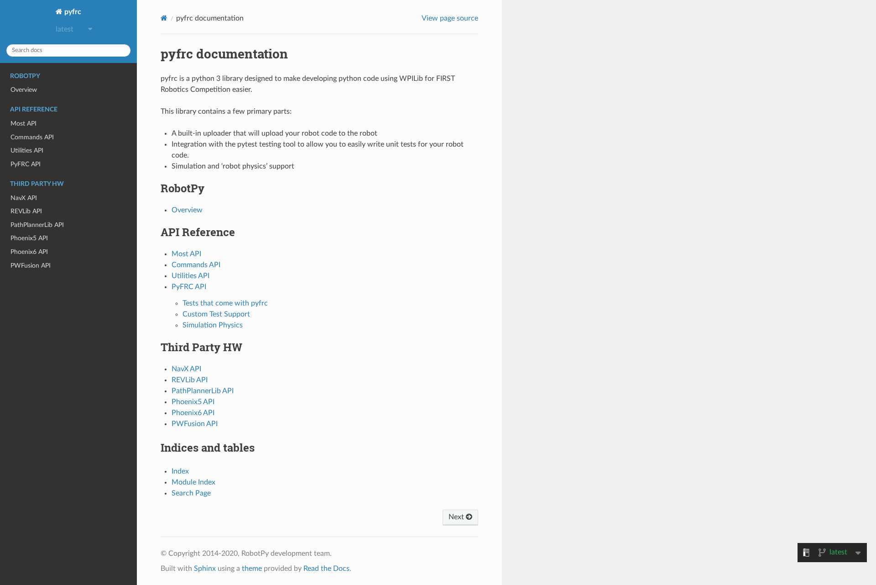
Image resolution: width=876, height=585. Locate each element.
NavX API (23, 198)
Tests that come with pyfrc (225, 303)
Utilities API (26, 150)
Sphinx (205, 568)
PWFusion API (30, 265)
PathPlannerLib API (37, 224)
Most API (23, 123)
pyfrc (72, 12)
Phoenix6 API (29, 251)
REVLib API (26, 211)
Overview (23, 89)
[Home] (164, 18)
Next (457, 517)
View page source (450, 18)
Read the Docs (326, 568)
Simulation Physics (212, 325)
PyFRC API (25, 164)
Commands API (32, 137)
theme (252, 568)
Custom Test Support (216, 314)
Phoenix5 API (29, 238)
